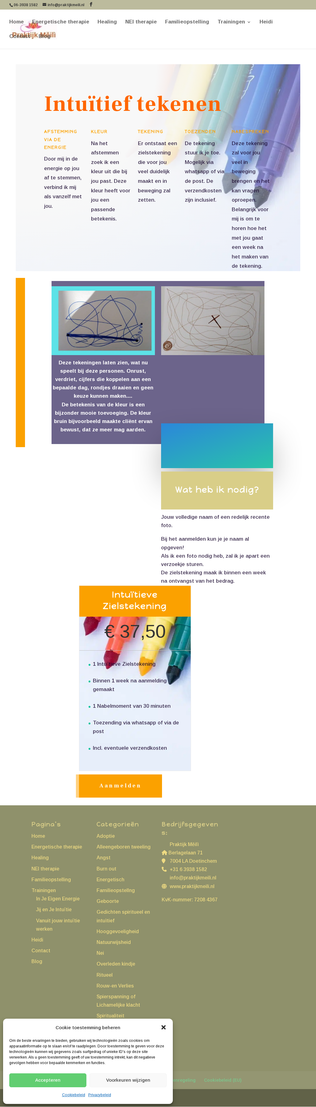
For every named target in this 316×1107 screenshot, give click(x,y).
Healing (107, 22)
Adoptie (106, 836)
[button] (163, 1027)
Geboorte (108, 901)
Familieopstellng (116, 890)
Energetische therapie (60, 22)
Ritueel (105, 975)
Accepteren (47, 1080)
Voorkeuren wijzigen (128, 1080)
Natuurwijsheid (114, 942)
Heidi (266, 22)
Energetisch (110, 879)
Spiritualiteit (110, 1015)
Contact (19, 36)
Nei (100, 953)
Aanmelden (120, 785)
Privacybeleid (99, 1095)
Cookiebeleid (73, 1095)
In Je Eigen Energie (58, 898)
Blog (45, 36)
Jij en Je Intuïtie (54, 909)
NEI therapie (141, 22)
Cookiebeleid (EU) (223, 1080)
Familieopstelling (187, 22)
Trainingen (231, 22)
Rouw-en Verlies (115, 985)
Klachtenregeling (177, 1080)
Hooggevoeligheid (118, 931)
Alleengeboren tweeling (124, 846)
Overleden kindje (116, 964)
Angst (103, 857)
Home (16, 22)
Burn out (106, 868)
